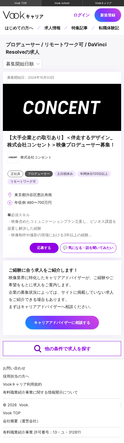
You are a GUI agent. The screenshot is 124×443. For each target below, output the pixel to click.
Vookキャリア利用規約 (22, 384)
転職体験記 (109, 27)
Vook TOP (20, 3)
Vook (23, 405)
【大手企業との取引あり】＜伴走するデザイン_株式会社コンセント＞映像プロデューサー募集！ (61, 141)
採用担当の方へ (16, 376)
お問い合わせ (14, 368)
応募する (44, 248)
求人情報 (52, 27)
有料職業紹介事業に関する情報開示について (40, 392)
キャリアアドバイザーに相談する (62, 322)
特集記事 (80, 27)
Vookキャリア (103, 3)
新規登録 (107, 15)
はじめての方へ (19, 27)
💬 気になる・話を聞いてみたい (88, 248)
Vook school (62, 3)
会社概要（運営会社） (21, 421)
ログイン (82, 15)
